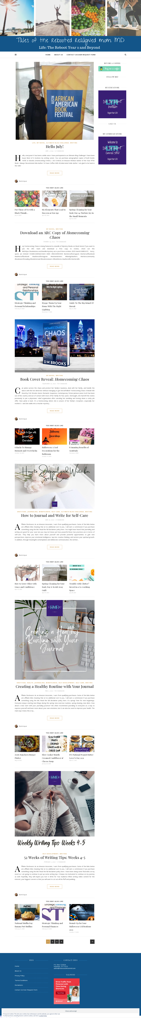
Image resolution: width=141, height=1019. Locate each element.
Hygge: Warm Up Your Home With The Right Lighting (52, 306)
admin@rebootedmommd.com (64, 968)
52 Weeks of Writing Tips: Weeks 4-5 (54, 857)
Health (30, 683)
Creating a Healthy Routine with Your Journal (55, 686)
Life (34, 143)
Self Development (67, 683)
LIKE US (112, 124)
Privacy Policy (19, 976)
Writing (73, 143)
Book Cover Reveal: (54, 379)
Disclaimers (19, 985)
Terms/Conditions (21, 980)
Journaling (32, 512)
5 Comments (59, 520)
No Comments (61, 242)
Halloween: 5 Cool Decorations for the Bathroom (51, 450)
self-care (56, 512)
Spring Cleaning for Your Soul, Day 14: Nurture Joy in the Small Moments (81, 213)
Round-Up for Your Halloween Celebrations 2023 (80, 926)
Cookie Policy (43, 1016)
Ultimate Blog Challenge (57, 143)
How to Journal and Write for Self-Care (54, 515)
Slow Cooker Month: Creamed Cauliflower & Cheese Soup (52, 758)
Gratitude (21, 512)
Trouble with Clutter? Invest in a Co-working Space (79, 587)
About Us (58, 55)
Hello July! (55, 146)
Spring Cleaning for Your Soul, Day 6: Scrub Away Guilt (53, 587)
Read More (54, 173)
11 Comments (59, 151)
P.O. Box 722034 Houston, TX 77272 (61, 965)
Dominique (23, 181)
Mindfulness (44, 512)
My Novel (41, 143)
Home (48, 55)
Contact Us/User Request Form (81, 55)
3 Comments (61, 862)
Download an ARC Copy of (54, 235)
